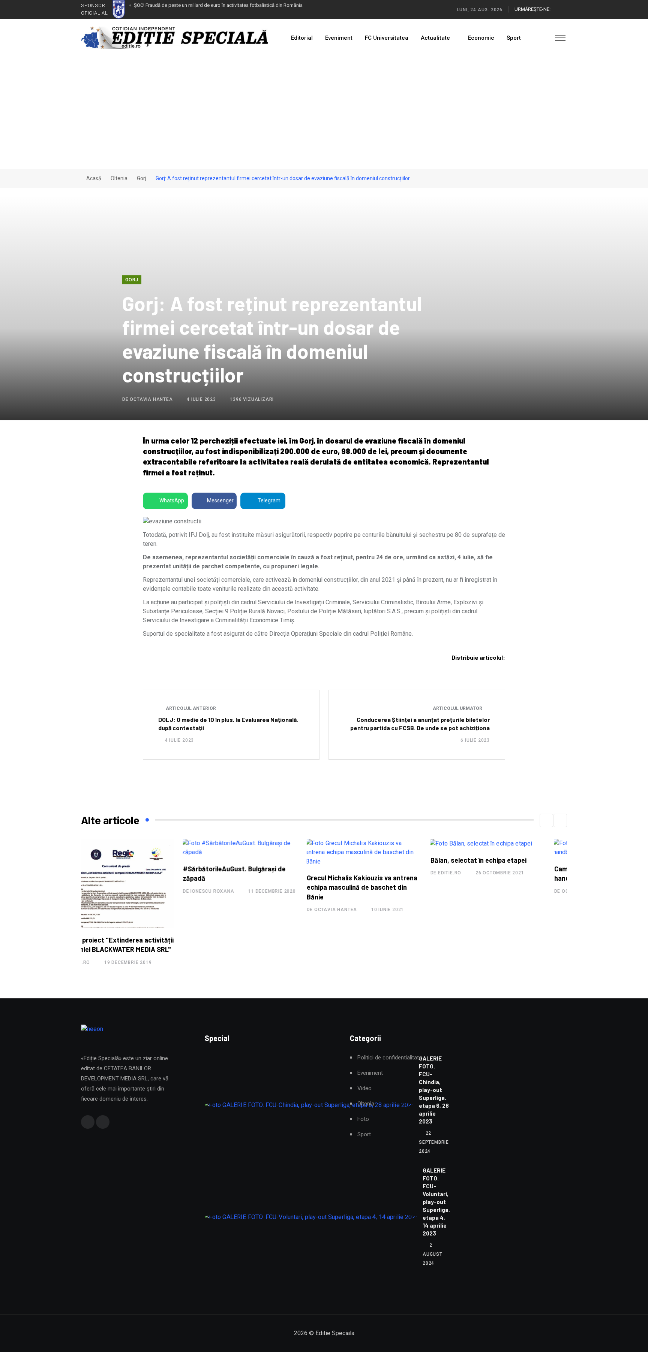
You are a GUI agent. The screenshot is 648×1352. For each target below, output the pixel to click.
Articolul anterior (190, 708)
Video (364, 1088)
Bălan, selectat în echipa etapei (376, 860)
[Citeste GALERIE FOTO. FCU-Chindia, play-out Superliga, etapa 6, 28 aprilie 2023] (309, 1105)
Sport (514, 37)
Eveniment (338, 37)
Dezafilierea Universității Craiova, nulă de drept (184, 9)
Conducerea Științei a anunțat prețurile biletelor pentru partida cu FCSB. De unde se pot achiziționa (420, 723)
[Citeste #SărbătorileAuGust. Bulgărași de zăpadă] (138, 848)
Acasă (93, 178)
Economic (481, 37)
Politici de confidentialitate (389, 1058)
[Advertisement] (324, 113)
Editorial (302, 37)
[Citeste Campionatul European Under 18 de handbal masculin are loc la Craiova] (509, 848)
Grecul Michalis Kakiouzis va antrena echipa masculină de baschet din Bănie (260, 887)
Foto (363, 1119)
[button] (546, 820)
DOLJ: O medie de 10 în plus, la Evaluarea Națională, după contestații (228, 723)
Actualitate (435, 37)
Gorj (141, 178)
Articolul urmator (458, 708)
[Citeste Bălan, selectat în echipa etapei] (378, 843)
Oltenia (119, 178)
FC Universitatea (386, 37)
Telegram (269, 500)
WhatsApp (171, 500)
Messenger (220, 500)
